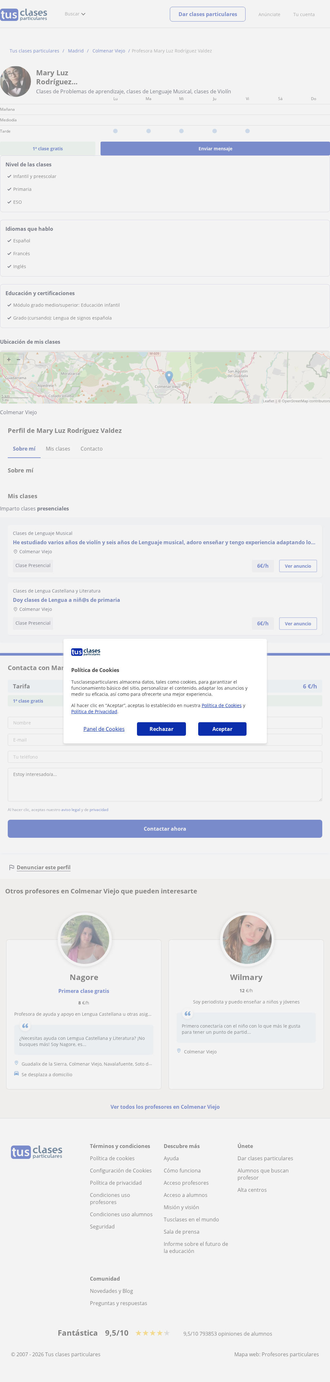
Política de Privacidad (94, 711)
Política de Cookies (222, 705)
